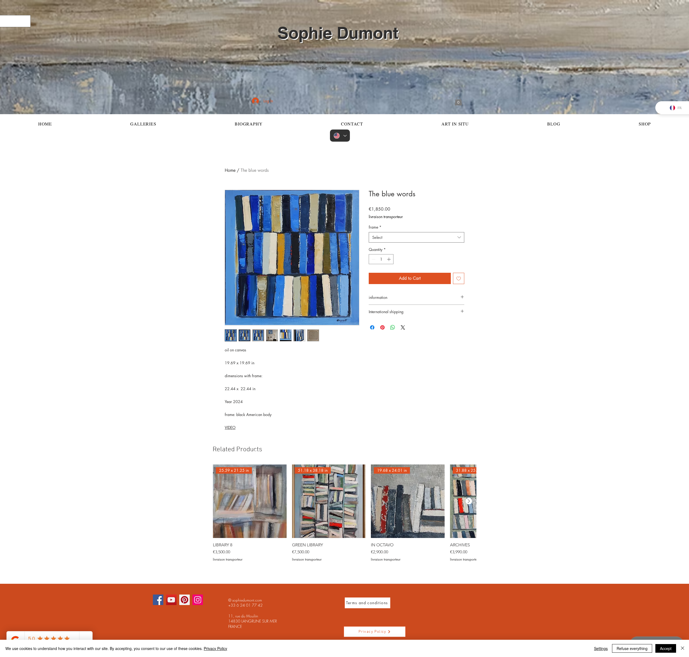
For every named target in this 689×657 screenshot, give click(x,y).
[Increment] (389, 259)
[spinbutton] (381, 259)
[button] (458, 100)
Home (230, 170)
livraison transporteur (386, 216)
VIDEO (230, 427)
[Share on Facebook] (372, 327)
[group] (344, 513)
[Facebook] (158, 600)
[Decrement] (373, 259)
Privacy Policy (215, 648)
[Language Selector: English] (340, 136)
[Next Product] (469, 501)
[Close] (682, 648)
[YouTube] (171, 600)
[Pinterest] (184, 600)
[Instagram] (197, 600)
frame (375, 227)
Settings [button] (601, 648)
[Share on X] (403, 327)
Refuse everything (632, 648)
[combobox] (416, 237)
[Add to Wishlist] (458, 278)
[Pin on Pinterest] (382, 327)
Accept (666, 648)
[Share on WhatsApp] (392, 327)
